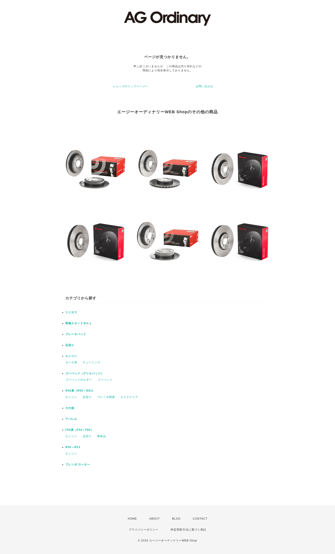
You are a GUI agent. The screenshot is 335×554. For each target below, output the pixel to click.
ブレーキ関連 (106, 397)
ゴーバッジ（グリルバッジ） (84, 373)
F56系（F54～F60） (79, 429)
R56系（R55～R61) (79, 390)
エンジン (71, 356)
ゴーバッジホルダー (78, 379)
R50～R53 (72, 447)
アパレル (71, 419)
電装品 (101, 436)
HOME (132, 518)
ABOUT (154, 518)
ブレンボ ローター (77, 464)
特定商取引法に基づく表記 (188, 529)
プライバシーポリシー (143, 529)
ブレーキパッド (75, 334)
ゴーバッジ (105, 379)
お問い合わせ (204, 86)
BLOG (176, 518)
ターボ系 (71, 362)
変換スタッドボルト (78, 323)
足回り (69, 345)
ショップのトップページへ (130, 86)
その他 (69, 408)
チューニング (91, 362)
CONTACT (200, 518)
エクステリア (129, 397)
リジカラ (71, 312)
